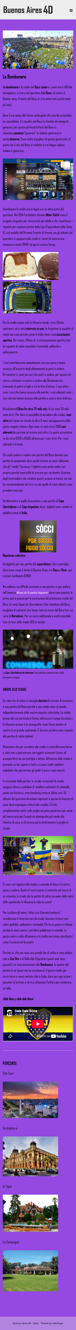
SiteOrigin (57, 1323)
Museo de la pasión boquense (32, 592)
